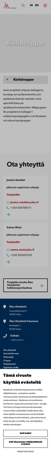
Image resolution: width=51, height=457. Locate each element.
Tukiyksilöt (13, 195)
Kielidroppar (23, 80)
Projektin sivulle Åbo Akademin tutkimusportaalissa (20, 285)
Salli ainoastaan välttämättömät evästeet (25, 443)
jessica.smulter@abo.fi (24, 202)
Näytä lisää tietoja (25, 451)
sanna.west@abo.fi (22, 250)
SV (31, 5)
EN (37, 5)
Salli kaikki (25, 433)
